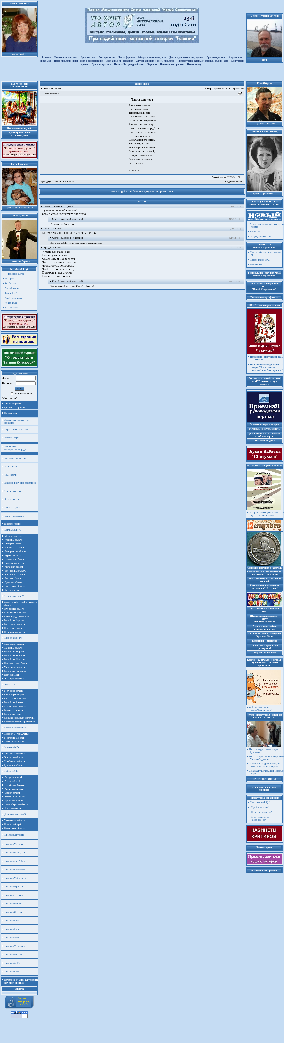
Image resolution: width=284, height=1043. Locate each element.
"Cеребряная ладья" (259, 807)
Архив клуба (11, 302)
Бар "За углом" (12, 307)
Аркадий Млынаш (52, 247)
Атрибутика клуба (13, 298)
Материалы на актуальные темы (264, 428)
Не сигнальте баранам (19, 261)
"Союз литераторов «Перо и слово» (259, 818)
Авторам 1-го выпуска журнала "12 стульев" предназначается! (266, 514)
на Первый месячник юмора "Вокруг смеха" (260, 708)
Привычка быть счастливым (19, 207)
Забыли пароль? (9, 398)
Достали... (234, 182)
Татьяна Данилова (52, 228)
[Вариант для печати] (240, 94)
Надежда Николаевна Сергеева (58, 206)
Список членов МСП (260, 260)
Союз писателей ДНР (260, 802)
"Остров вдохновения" (261, 812)
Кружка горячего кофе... (265, 193)
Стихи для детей (55, 88)
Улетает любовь (19, 54)
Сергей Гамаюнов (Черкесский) (224, 88)
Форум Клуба (11, 293)
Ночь (264, 60)
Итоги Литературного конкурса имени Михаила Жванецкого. (264, 765)
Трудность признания (264, 123)
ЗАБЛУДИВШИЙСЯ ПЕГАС (57, 182)
